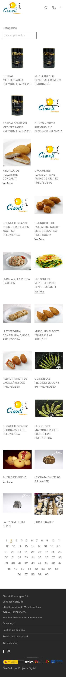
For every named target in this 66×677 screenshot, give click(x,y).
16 (32, 546)
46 (53, 563)
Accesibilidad (10, 643)
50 (22, 569)
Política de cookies (14, 629)
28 (53, 552)
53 (43, 569)
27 (46, 552)
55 (57, 569)
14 (19, 546)
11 (59, 540)
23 (19, 552)
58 (32, 574)
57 (26, 574)
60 (47, 574)
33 (26, 557)
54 (50, 569)
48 (9, 569)
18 (45, 546)
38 (59, 557)
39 (6, 563)
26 (39, 552)
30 (6, 557)
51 (29, 569)
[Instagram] (9, 651)
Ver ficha (8, 183)
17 (39, 546)
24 (26, 552)
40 (13, 563)
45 (46, 563)
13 (13, 546)
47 (59, 563)
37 (53, 557)
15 (26, 546)
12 (7, 546)
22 (12, 552)
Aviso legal (9, 623)
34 (32, 557)
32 (19, 557)
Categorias (10, 28)
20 (58, 546)
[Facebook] (3, 651)
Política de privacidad (15, 636)
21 (6, 552)
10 (53, 540)
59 (40, 574)
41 (19, 563)
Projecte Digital (27, 668)
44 (39, 563)
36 (46, 557)
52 (36, 569)
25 (32, 552)
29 (59, 552)
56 (19, 574)
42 (26, 563)
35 (39, 557)
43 (32, 563)
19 (51, 546)
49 (15, 569)
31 (13, 557)
